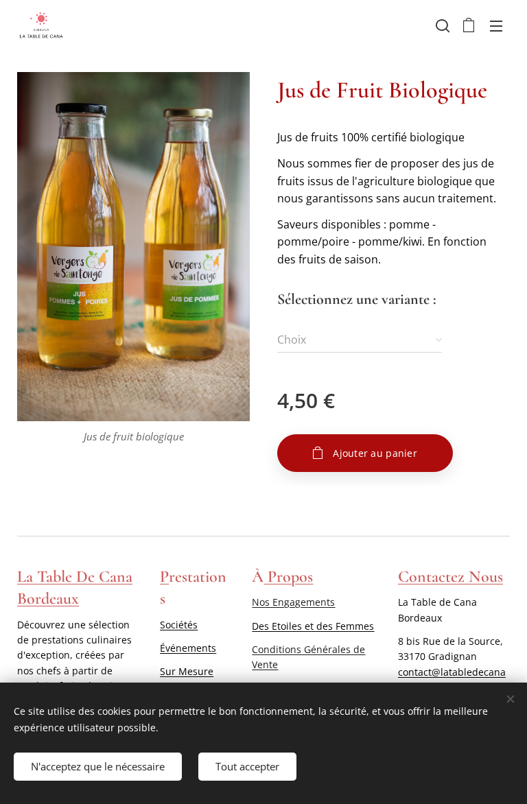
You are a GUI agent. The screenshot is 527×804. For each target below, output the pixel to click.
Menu (496, 25)
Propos (288, 577)
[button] (441, 25)
